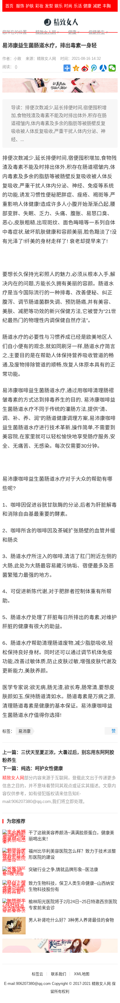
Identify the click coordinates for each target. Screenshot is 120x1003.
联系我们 (58, 974)
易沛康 (24, 731)
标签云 (37, 974)
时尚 (68, 6)
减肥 (97, 6)
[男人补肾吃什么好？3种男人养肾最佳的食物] (14, 925)
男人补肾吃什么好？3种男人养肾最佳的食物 (71, 919)
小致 (17, 58)
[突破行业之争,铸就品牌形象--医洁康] (14, 871)
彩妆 (39, 6)
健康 (87, 6)
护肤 (30, 6)
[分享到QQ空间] (76, 68)
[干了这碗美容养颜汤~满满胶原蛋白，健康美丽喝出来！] (14, 837)
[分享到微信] (112, 68)
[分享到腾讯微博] (94, 68)
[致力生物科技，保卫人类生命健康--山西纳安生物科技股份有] (14, 887)
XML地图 (81, 974)
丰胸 (107, 6)
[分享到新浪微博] (85, 68)
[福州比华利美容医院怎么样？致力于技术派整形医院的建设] (14, 855)
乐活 (78, 6)
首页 (9, 6)
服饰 (20, 6)
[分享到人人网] (103, 68)
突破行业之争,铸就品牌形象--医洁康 (63, 869)
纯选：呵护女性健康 (42, 768)
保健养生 (97, 32)
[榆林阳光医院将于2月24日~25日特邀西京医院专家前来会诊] (14, 905)
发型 (49, 6)
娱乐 (58, 6)
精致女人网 (46, 32)
